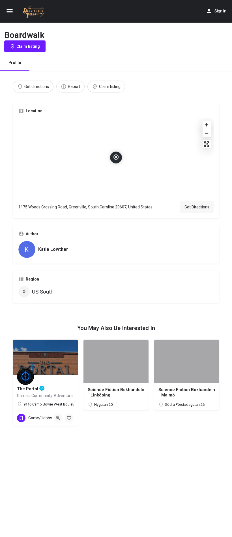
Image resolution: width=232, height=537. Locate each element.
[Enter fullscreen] (207, 144)
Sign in (220, 11)
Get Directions (196, 207)
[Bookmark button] (69, 417)
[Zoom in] (207, 125)
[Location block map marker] (116, 157)
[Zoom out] (207, 133)
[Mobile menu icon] (10, 11)
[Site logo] (34, 12)
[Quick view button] (58, 417)
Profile (14, 62)
